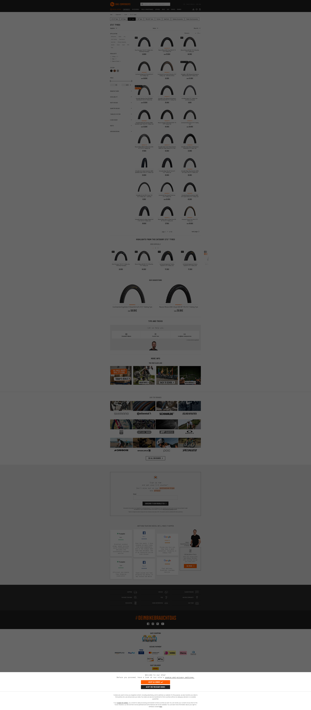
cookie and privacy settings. (179, 677)
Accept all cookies (154, 682)
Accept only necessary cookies (155, 687)
